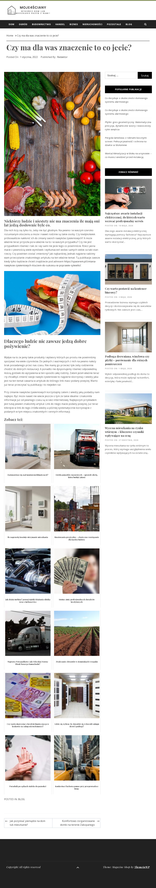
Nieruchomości (92, 24)
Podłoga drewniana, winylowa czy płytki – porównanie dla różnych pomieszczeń (127, 360)
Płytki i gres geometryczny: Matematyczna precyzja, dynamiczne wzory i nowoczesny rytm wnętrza (128, 126)
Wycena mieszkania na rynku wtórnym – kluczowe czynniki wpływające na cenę (124, 431)
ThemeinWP (142, 867)
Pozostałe (114, 24)
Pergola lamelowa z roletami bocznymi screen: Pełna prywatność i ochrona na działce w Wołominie (126, 141)
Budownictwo (41, 24)
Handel (60, 24)
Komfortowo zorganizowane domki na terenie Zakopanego (77, 823)
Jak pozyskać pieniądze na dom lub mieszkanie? (27, 823)
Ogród (23, 24)
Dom (11, 24)
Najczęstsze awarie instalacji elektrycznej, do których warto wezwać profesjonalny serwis (125, 217)
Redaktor (62, 57)
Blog (129, 24)
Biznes (74, 24)
